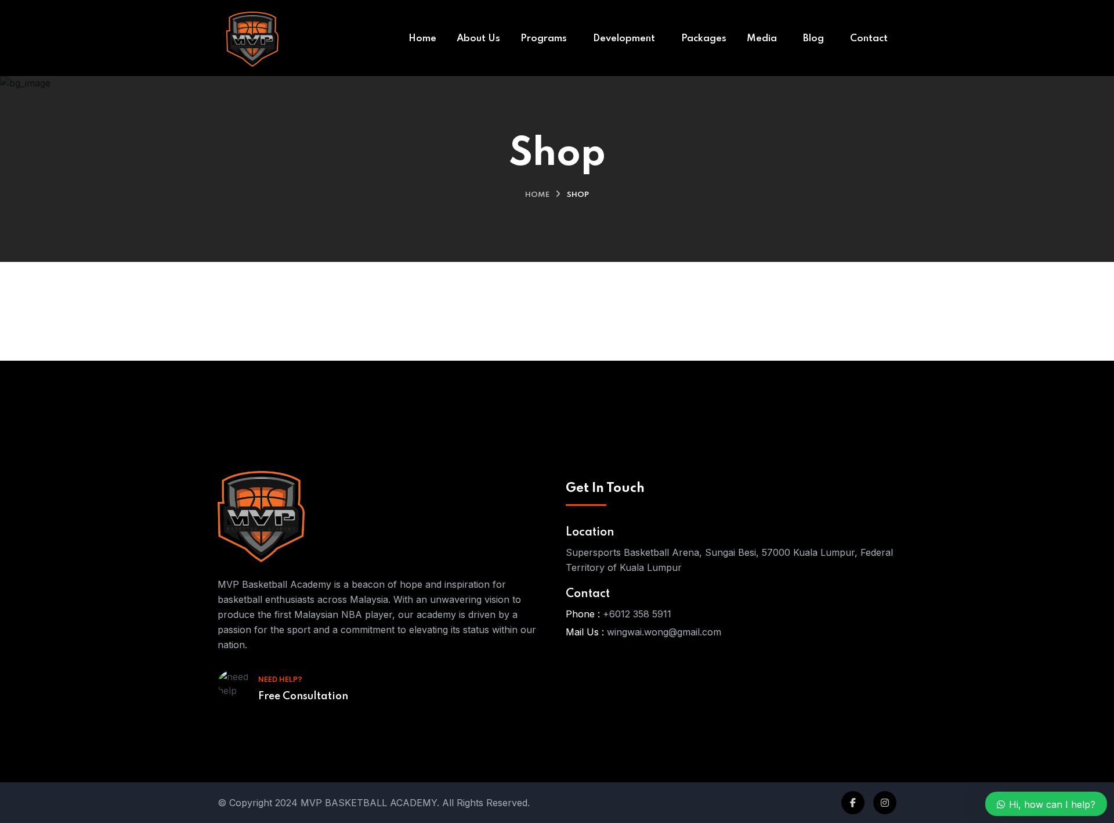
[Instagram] (884, 802)
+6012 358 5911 (637, 614)
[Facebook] (853, 802)
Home (537, 195)
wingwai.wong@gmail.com (664, 632)
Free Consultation (303, 696)
